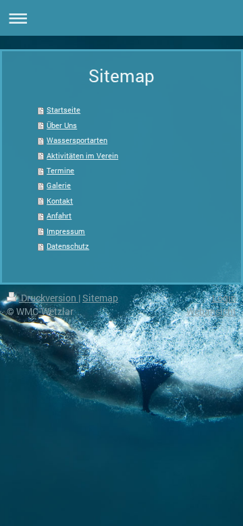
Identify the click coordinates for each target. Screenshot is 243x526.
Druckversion (48, 297)
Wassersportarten (77, 140)
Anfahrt (59, 215)
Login (224, 297)
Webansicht (211, 311)
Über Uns (62, 125)
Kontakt (60, 201)
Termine (60, 170)
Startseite (63, 110)
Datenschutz (68, 246)
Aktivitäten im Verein (82, 155)
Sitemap (100, 297)
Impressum (66, 231)
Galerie (59, 185)
